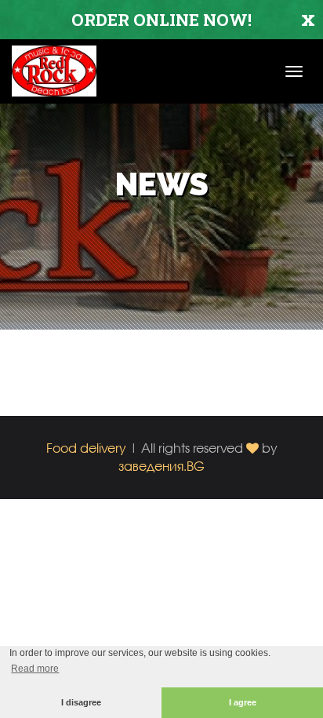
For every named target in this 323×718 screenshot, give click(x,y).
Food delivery (86, 447)
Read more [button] (35, 668)
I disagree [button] (81, 702)
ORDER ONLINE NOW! (161, 20)
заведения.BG (161, 465)
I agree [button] (242, 702)
